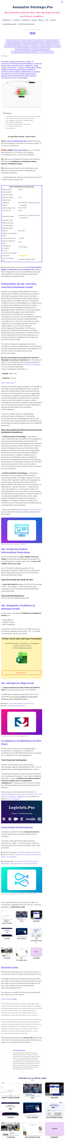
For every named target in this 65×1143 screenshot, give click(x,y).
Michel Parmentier (19, 1050)
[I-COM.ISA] (7, 951)
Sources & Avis (10, 128)
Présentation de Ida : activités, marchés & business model (23, 116)
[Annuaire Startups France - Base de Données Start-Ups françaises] (32, 7)
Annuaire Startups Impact (41, 49)
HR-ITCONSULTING (32, 1137)
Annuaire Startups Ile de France (50, 46)
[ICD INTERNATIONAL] (36, 932)
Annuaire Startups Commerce (49, 43)
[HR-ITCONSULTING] (21, 951)
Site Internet (7, 999)
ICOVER (7, 938)
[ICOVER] (7, 932)
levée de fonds (21, 150)
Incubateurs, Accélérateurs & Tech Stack (18, 124)
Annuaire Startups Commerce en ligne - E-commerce (21, 46)
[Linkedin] (48, 56)
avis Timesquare (13, 799)
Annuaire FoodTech (33, 29)
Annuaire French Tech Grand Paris (32, 40)
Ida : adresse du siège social (14, 122)
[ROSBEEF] (36, 951)
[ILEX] (21, 915)
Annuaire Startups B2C (30, 43)
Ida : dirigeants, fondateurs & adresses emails (19, 120)
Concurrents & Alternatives (14, 126)
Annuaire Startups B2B (13, 43)
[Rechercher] (62, 1)
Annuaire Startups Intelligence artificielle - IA (25, 52)
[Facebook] (41, 56)
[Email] (52, 56)
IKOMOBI (36, 921)
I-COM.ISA (6, 958)
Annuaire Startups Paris (23, 49)
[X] (44, 56)
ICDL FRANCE (21, 938)
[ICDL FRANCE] (21, 932)
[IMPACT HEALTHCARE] (7, 915)
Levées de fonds (48, 52)
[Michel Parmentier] (7, 1059)
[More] (56, 56)
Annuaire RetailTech (52, 40)
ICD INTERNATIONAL (36, 941)
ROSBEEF (36, 958)
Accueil (26, 29)
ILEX (21, 921)
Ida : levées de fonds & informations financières (20, 118)
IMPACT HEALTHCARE (10, 1098)
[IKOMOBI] (36, 915)
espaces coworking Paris (31, 510)
